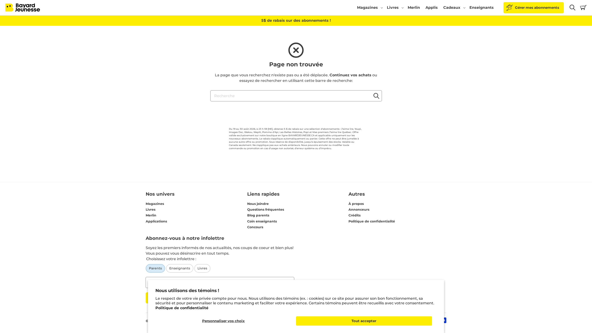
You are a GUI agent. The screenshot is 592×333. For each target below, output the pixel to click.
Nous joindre (258, 204)
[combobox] (296, 96)
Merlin (151, 215)
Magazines (155, 204)
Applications (156, 221)
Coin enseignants (262, 221)
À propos (356, 204)
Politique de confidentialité (181, 308)
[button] (369, 7)
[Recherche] (376, 96)
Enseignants (179, 268)
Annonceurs (358, 209)
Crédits (354, 215)
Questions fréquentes (265, 209)
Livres (150, 209)
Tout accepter (364, 321)
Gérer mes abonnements (537, 7)
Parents (155, 268)
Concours (255, 227)
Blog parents (258, 215)
